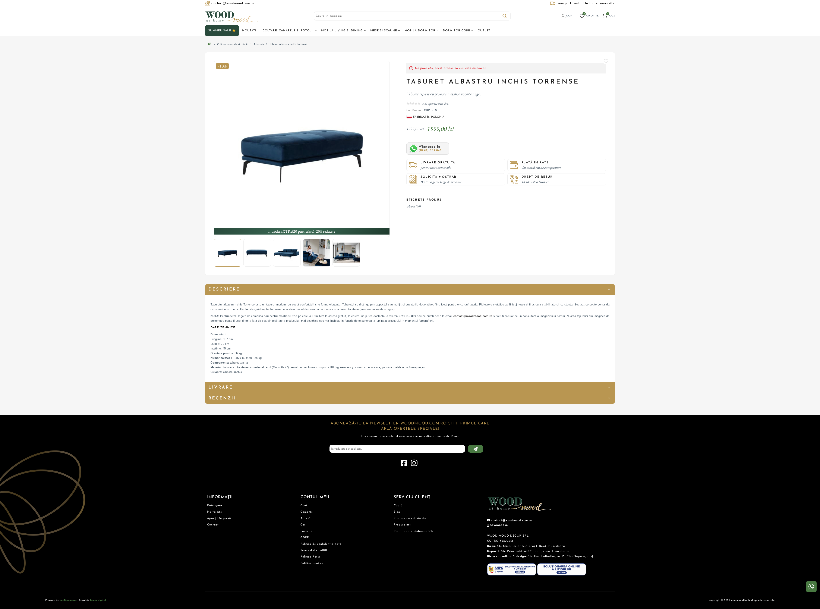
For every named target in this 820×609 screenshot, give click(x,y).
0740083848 (499, 525)
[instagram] (414, 463)
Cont (303, 505)
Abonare (475, 449)
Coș (303, 524)
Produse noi (402, 524)
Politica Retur (310, 556)
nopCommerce (68, 600)
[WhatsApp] (811, 586)
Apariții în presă (219, 518)
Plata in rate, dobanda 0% (413, 531)
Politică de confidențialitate (320, 544)
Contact (213, 524)
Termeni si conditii (313, 550)
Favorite (606, 61)
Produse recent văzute (410, 518)
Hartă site (214, 512)
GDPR (304, 537)
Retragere (214, 505)
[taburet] (301, 148)
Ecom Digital (98, 600)
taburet (410, 206)
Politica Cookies (311, 563)
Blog (397, 512)
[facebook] (404, 463)
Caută (504, 16)
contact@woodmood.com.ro (472, 316)
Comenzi (306, 512)
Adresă (305, 518)
